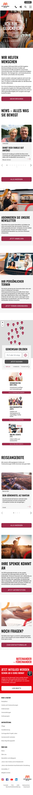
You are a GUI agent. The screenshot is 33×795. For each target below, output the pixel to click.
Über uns (3, 754)
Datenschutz (26, 785)
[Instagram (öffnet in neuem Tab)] (2, 779)
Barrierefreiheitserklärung (13, 787)
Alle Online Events (16, 444)
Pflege (3, 726)
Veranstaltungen (6, 712)
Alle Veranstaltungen (16, 392)
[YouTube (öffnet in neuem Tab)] (12, 779)
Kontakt (5, 785)
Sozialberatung (5, 730)
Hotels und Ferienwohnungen (9, 705)
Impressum (26, 787)
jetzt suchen (16, 362)
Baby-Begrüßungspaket (8, 740)
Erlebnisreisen (5, 709)
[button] (8, 14)
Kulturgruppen (5, 716)
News (3, 751)
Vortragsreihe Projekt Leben (9, 733)
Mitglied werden (5, 772)
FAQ (12, 785)
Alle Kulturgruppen (16, 420)
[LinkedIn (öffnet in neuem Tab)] (16, 779)
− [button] (2, 325)
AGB (18, 785)
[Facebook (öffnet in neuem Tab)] (7, 779)
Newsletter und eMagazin (8, 758)
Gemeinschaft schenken (8, 737)
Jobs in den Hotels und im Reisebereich (12, 761)
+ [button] (2, 322)
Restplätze (4, 701)
